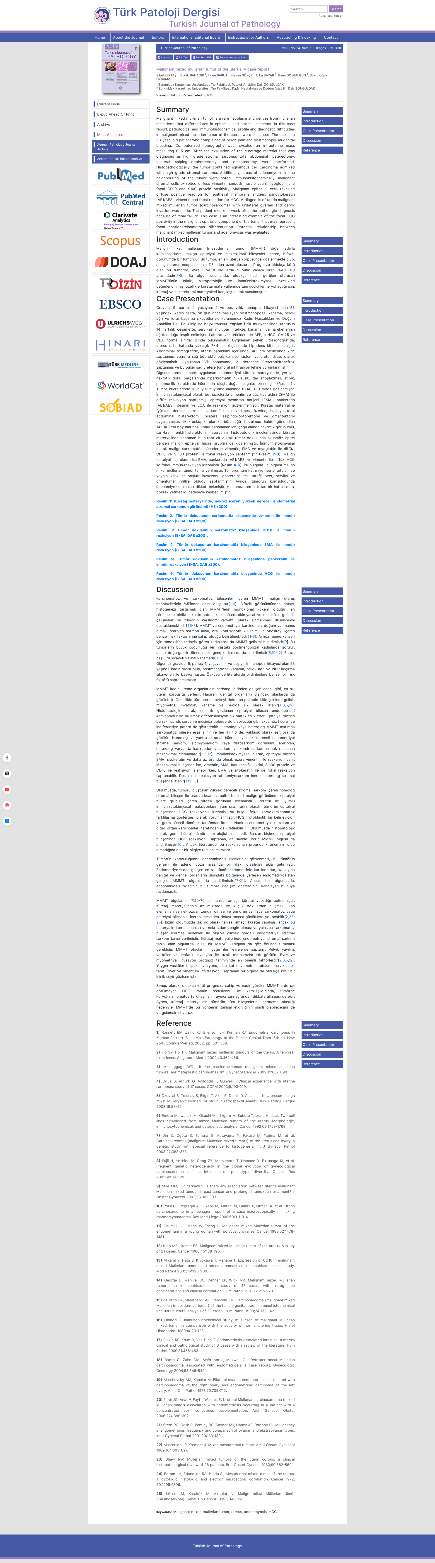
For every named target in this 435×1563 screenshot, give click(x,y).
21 (242, 880)
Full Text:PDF (203, 57)
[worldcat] (120, 385)
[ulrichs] (120, 324)
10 (274, 652)
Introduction (313, 121)
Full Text (183, 57)
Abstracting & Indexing (296, 37)
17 (236, 880)
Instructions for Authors (248, 37)
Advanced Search (331, 15)
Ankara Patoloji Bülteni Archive (119, 159)
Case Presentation (318, 130)
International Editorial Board (196, 37)
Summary (311, 111)
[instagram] (7, 805)
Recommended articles (233, 57)
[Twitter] (7, 773)
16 (195, 781)
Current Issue (108, 104)
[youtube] (7, 789)
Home (100, 37)
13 (189, 781)
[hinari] (120, 344)
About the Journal (128, 37)
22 (291, 916)
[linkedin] (7, 821)
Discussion (312, 140)
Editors (158, 37)
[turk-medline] (120, 364)
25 (158, 922)
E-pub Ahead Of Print (115, 114)
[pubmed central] (120, 197)
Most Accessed (110, 134)
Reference (311, 150)
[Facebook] (7, 757)
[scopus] (120, 240)
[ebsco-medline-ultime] (120, 303)
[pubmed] (120, 175)
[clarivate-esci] (120, 220)
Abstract (165, 57)
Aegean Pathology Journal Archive (116, 146)
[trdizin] (120, 283)
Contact (331, 37)
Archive (103, 124)
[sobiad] (120, 405)
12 (279, 652)
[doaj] (120, 262)
